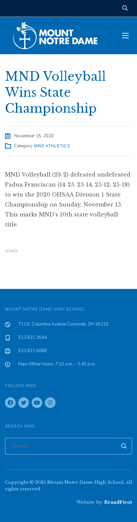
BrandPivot (118, 502)
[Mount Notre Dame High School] (58, 35)
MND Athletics (52, 146)
